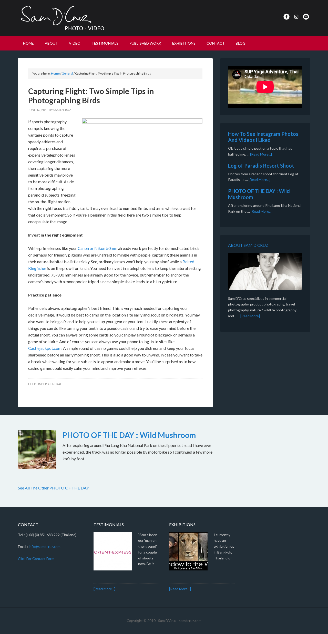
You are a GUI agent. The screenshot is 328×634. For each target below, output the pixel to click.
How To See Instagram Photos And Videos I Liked (263, 137)
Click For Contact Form (36, 558)
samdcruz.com (190, 620)
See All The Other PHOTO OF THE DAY (53, 487)
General (55, 384)
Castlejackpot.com (44, 348)
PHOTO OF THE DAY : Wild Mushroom (129, 434)
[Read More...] (261, 154)
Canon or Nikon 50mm (97, 248)
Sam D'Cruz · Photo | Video (61, 18)
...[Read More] (249, 316)
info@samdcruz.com (44, 546)
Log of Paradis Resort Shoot (261, 165)
